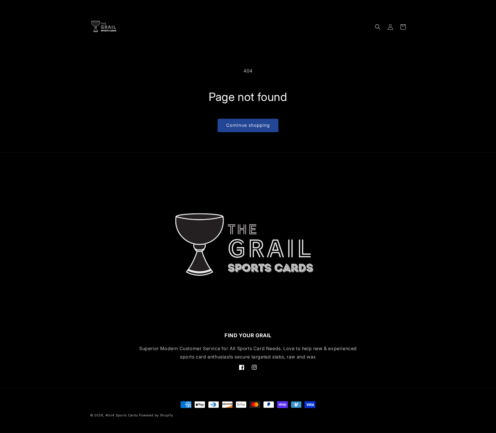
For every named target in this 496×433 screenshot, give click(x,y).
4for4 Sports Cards (121, 415)
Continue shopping (248, 125)
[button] (377, 27)
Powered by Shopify (156, 415)
